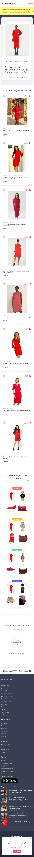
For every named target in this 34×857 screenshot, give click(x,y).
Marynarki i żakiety (6, 696)
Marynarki (4, 741)
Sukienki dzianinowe (22, 77)
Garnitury (4, 728)
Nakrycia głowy (5, 699)
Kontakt (3, 774)
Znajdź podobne (26, 96)
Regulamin (4, 766)
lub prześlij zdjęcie (18, 653)
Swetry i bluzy (5, 709)
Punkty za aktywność (7, 771)
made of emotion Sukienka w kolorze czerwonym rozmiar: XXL (16, 410)
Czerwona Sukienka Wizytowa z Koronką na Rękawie (15, 363)
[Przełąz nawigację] (23, 3)
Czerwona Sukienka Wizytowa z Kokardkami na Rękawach (16, 457)
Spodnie (3, 747)
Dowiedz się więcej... (17, 629)
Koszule (3, 733)
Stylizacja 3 (17, 550)
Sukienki (12, 77)
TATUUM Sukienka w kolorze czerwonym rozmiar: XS (14, 224)
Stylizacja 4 (17, 581)
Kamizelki (4, 691)
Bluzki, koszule (5, 685)
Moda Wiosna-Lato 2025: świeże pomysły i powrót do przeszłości (21, 791)
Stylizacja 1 (17, 488)
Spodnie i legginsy (6, 701)
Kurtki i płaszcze (6, 693)
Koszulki (3, 736)
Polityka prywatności (7, 768)
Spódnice (4, 704)
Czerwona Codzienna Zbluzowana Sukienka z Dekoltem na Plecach (15, 178)
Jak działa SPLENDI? (7, 763)
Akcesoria (4, 683)
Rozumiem (17, 851)
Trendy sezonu (12, 794)
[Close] (33, 11)
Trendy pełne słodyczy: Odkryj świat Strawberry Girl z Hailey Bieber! (19, 814)
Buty (2, 688)
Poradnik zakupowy (14, 810)
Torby (3, 714)
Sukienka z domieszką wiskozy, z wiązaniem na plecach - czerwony (16, 131)
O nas (3, 760)
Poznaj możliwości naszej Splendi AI (15, 12)
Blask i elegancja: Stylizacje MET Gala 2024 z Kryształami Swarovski (21, 807)
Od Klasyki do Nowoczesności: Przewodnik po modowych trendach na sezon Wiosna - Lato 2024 (19, 799)
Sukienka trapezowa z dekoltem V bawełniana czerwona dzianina (16, 271)
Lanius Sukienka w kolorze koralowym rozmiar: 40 (17, 318)
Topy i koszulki (5, 712)
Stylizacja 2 (17, 519)
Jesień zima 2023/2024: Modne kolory (19, 822)
